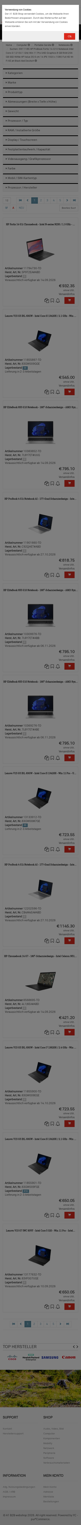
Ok (69, 36)
